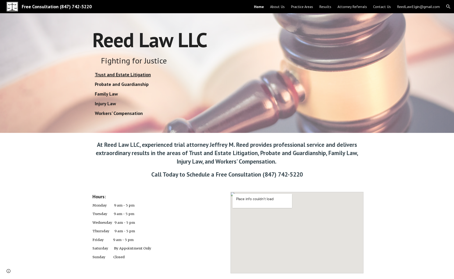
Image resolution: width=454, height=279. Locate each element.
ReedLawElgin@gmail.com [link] (418, 6)
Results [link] (325, 6)
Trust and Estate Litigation (123, 75)
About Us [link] (277, 6)
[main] (180, 39)
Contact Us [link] (382, 6)
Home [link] (259, 6)
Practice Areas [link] (302, 6)
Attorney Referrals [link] (352, 6)
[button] (448, 6)
